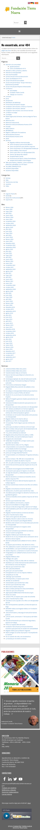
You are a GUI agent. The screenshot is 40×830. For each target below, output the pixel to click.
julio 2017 (8, 361)
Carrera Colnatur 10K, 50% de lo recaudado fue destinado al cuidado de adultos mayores (20, 460)
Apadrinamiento (15, 67)
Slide (7, 180)
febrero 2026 (9, 207)
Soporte (8, 200)
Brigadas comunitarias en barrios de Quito (18, 489)
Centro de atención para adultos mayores (22, 146)
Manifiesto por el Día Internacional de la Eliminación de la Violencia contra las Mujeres (21, 564)
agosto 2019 (9, 313)
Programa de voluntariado (14, 439)
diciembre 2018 (10, 329)
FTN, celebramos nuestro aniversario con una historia (22, 547)
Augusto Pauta (10, 194)
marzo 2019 (9, 323)
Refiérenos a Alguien (9, 790)
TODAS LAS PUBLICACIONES (21, 689)
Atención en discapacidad (13, 72)
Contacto (8, 96)
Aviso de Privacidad (11, 75)
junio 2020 (9, 295)
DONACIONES (6, 753)
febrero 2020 (9, 303)
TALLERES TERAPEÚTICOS (13, 166)
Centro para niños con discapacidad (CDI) (22, 152)
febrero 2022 (9, 261)
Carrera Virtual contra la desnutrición (17, 76)
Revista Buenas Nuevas (13, 134)
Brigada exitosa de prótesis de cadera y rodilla (19, 435)
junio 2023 (9, 231)
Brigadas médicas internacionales (20, 142)
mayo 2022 (9, 255)
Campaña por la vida (12, 575)
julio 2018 (8, 339)
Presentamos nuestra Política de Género (18, 393)
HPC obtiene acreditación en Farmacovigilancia (20, 409)
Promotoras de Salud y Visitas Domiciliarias (23, 158)
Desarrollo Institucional (13, 198)
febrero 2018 (9, 347)
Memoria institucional (12, 122)
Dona (7, 98)
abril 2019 (8, 321)
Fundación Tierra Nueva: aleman (15, 108)
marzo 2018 (9, 345)
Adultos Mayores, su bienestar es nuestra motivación (22, 551)
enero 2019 (9, 327)
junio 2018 (9, 341)
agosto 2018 (9, 337)
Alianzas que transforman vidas (15, 567)
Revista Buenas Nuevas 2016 (14, 136)
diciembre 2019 (10, 307)
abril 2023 (8, 235)
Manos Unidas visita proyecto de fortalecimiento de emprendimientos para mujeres (21, 430)
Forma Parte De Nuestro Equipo (15, 104)
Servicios (8, 140)
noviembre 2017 (10, 353)
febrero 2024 (9, 217)
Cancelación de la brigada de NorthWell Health (20, 469)
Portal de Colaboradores (10, 792)
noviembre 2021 (10, 265)
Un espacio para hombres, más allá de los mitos (20, 545)
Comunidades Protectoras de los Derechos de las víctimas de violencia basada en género (20, 412)
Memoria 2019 (10, 120)
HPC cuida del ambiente (13, 569)
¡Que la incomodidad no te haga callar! (17, 505)
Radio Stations (10, 128)
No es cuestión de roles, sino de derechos (18, 636)
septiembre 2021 (11, 269)
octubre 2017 (10, 355)
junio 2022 (9, 253)
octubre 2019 (10, 309)
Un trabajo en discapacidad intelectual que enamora (21, 391)
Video (7, 186)
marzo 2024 (9, 215)
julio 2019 (8, 315)
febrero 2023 (9, 239)
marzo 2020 (9, 301)
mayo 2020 (9, 297)
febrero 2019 (9, 325)
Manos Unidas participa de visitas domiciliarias (20, 589)
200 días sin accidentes (12, 581)
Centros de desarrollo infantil (18, 154)
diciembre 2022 (10, 243)
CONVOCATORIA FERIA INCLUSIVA (16, 369)
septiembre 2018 (11, 335)
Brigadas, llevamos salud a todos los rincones (19, 519)
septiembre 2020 (11, 289)
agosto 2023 (9, 227)
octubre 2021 (10, 267)
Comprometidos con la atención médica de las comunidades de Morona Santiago (20, 448)
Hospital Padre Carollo (16, 156)
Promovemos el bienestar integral (16, 385)
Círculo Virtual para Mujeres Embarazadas (18, 86)
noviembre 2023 (10, 221)
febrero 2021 (9, 281)
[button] (20, 31)
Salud (7, 138)
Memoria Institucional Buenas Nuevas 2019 (19, 124)
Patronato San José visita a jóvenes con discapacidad (21, 407)
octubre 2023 (10, 223)
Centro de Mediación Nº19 (18, 68)
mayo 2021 (9, 275)
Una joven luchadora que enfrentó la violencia (19, 531)
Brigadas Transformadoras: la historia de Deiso (20, 513)
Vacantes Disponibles (12, 168)
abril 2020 (8, 299)
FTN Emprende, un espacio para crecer (17, 579)
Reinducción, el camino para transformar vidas (20, 491)
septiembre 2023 (11, 225)
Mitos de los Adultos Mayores (15, 587)
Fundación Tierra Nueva (23, 10)
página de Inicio (6, 50)
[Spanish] (37, 2)
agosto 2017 (9, 359)
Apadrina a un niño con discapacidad (17, 421)
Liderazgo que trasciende (13, 577)
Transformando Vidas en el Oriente (16, 373)
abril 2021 (8, 277)
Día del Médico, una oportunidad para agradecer (20, 549)
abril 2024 (8, 213)
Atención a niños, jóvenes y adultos (16, 71)
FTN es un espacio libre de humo (15, 624)
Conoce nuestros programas (14, 533)
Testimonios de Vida (12, 182)
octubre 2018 (10, 333)
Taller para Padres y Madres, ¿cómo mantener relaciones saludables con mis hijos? (19, 163)
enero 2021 (9, 283)
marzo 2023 (9, 237)
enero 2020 (9, 305)
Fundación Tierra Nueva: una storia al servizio (19, 110)
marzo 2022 (9, 259)
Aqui (29, 803)
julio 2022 (8, 251)
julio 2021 (8, 273)
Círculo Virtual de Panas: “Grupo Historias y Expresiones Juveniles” (19, 84)
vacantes (8, 184)
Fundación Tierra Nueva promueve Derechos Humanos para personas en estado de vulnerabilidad (22, 628)
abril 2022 (8, 257)
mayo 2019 (9, 319)
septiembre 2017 (11, 357)
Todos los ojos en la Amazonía (15, 591)
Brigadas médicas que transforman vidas (18, 535)
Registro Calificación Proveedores (16, 132)
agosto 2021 (9, 271)
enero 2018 (9, 349)
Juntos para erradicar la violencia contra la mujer (20, 427)
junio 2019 (9, 317)
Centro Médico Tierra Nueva (18, 150)
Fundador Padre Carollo (17, 92)
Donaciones (9, 100)
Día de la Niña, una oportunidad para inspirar (19, 437)
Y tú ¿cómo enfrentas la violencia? (16, 433)
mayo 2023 (9, 233)
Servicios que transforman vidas (15, 501)
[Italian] (34, 2)
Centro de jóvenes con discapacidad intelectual (24, 148)
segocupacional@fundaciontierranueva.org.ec (19, 593)
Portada (8, 126)
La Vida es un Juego (11, 112)
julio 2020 (8, 293)
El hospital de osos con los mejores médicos (19, 573)
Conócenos (9, 88)
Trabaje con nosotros (16, 94)
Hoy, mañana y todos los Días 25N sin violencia (20, 561)
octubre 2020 (10, 287)
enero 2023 (9, 241)
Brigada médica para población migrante (18, 631)
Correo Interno (7, 794)
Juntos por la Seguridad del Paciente (16, 453)
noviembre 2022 (10, 245)
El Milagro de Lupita (12, 559)
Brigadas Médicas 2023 (12, 557)
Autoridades (13, 90)
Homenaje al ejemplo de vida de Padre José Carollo (21, 379)
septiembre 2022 (11, 247)
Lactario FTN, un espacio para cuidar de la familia (20, 597)
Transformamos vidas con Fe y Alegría (17, 445)
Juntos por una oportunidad (14, 571)
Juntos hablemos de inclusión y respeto (17, 503)
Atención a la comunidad (13, 64)
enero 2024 (9, 219)
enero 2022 (9, 263)
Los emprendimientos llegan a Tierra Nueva (19, 451)
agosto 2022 (9, 249)
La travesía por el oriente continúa (16, 639)
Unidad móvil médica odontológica (20, 160)
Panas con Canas (11, 595)
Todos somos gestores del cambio (16, 517)
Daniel (7, 196)
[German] (31, 2)
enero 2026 (9, 209)
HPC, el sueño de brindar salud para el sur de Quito (21, 463)
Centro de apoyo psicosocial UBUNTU (21, 144)
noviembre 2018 (10, 331)
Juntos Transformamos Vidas (14, 515)
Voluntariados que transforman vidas (17, 583)
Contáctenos (6, 773)
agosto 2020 (9, 291)
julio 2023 (8, 229)
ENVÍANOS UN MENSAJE (13, 102)
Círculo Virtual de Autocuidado (15, 80)
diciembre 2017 (10, 351)
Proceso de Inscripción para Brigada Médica (19, 521)
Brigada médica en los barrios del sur (17, 419)
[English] (29, 2)
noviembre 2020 (10, 285)
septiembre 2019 (11, 311)
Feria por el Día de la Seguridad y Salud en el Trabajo (21, 507)
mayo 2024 (9, 211)
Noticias (8, 178)
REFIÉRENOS (9, 130)
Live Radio (9, 114)
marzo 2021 (9, 279)
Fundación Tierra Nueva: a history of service (19, 106)
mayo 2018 (9, 343)
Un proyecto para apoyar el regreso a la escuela (20, 471)
